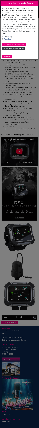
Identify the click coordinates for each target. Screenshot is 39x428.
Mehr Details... (7, 56)
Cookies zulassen (8, 45)
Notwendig (8, 37)
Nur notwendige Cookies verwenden (13, 48)
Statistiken (7, 39)
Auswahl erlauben (20, 45)
